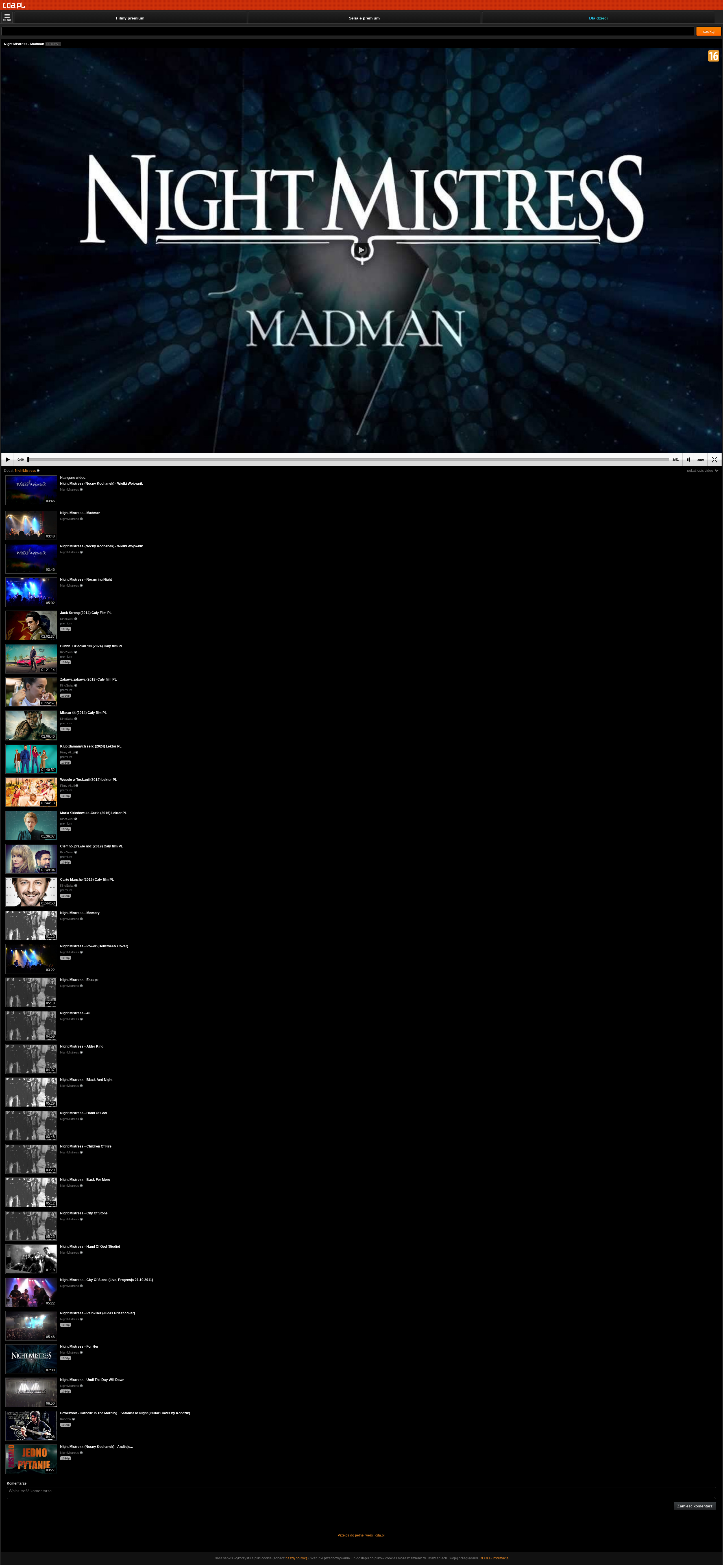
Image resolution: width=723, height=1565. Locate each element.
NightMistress (25, 471)
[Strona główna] (14, 5)
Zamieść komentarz (695, 1506)
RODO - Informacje (494, 1558)
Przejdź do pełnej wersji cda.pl (362, 1535)
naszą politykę (297, 1558)
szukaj (709, 31)
